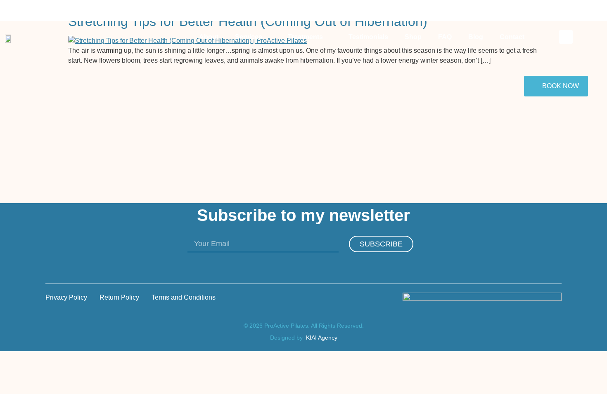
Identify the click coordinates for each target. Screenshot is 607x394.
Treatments (305, 36)
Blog (475, 36)
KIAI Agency (321, 337)
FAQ (445, 36)
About (208, 36)
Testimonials (368, 36)
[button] (566, 37)
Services (248, 36)
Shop (413, 36)
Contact (512, 36)
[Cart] (543, 37)
